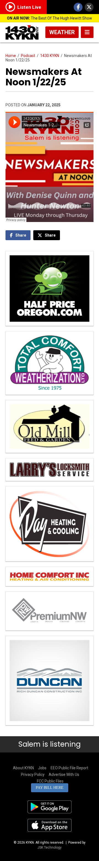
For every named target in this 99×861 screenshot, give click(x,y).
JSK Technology (49, 847)
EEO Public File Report (69, 768)
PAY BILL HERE (50, 788)
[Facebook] (78, 7)
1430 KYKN (49, 55)
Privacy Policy (33, 774)
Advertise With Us (64, 774)
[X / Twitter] (89, 7)
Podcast (28, 55)
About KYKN (23, 768)
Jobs (42, 768)
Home (11, 55)
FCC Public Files (50, 781)
